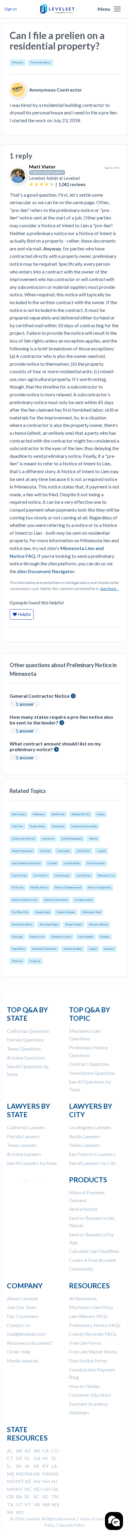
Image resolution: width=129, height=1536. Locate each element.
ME (10, 1474)
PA (19, 1496)
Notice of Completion (99, 887)
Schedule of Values (61, 936)
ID (53, 1458)
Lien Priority (40, 875)
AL (10, 1450)
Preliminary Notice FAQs (95, 1325)
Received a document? (30, 1343)
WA (46, 1504)
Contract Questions (89, 1064)
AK (19, 1450)
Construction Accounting (84, 826)
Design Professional (22, 850)
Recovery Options (98, 924)
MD (20, 1474)
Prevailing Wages (49, 924)
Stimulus (104, 936)
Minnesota (17, 62)
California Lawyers (26, 1127)
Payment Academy (73, 948)
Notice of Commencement (68, 887)
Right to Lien (37, 936)
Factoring (45, 850)
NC (28, 1489)
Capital (93, 948)
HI (45, 1458)
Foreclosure (63, 850)
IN (18, 1466)
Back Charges (19, 814)
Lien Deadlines (72, 863)
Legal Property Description (26, 863)
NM (11, 1489)
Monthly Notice (39, 887)
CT (10, 1458)
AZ (28, 1450)
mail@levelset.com (26, 1334)
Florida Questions (25, 1039)
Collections (58, 826)
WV (55, 1504)
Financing (35, 961)
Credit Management (72, 838)
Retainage (17, 936)
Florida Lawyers (23, 1136)
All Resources (83, 1298)
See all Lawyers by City (92, 1163)
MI (37, 1474)
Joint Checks (83, 850)
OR (10, 1496)
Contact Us (18, 1325)
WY (20, 1512)
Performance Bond (91, 912)
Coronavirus (48, 838)
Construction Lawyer (47, 172)
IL (9, 1466)
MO (11, 1481)
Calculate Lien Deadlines (94, 1251)
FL (27, 1458)
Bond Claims (58, 814)
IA (27, 1466)
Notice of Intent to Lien (24, 899)
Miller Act (17, 887)
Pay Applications (83, 899)
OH (46, 1489)
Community (81, 1268)
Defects (93, 838)
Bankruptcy (39, 814)
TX (10, 1504)
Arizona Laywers (24, 1154)
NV (37, 1481)
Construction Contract (23, 838)
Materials (17, 961)
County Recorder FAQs (93, 1334)
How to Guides (84, 1386)
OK (54, 1489)
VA (37, 1504)
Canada (100, 814)
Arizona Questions (26, 1057)
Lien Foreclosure (96, 863)
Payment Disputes (66, 912)
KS (36, 1466)
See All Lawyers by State (32, 1163)
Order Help (19, 1351)
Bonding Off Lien (81, 814)
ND (37, 1489)
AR (37, 1450)
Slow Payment (85, 936)
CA (45, 1450)
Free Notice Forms (88, 1360)
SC (36, 1496)
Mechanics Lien (106, 875)
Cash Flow (17, 826)
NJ (54, 1481)
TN (54, 1496)
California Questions (28, 1031)
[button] (117, 9)
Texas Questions (24, 1048)
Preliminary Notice (40, 62)
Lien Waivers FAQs (88, 1316)
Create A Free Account (92, 1260)
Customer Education (90, 1395)
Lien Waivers (83, 875)
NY (19, 1489)
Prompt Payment (73, 924)
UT (19, 1504)
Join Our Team (22, 1307)
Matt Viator (42, 166)
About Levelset (22, 1298)
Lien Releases (62, 875)
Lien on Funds (19, 875)
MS (54, 1474)
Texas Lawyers (22, 1145)
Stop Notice (18, 948)
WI (10, 1512)
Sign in (10, 8)
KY (45, 1466)
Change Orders (37, 826)
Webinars (79, 1412)
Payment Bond (42, 912)
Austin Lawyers (84, 1136)
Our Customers (22, 1316)
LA (54, 1466)
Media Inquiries (23, 1360)
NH (46, 1481)
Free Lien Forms (85, 1343)
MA (29, 1474)
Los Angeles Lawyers (90, 1127)
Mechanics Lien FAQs (91, 1307)
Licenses (52, 863)
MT (20, 1481)
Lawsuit (101, 850)
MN (46, 1474)
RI (27, 1496)
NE (28, 1481)
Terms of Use (90, 1518)
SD (45, 1496)
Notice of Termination (56, 899)
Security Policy (71, 1525)
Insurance (109, 948)
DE (19, 1458)
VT (28, 1504)
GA (37, 1458)
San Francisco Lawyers (92, 1154)
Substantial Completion (44, 948)
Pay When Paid (20, 912)
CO (54, 1450)
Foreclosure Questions (92, 1073)
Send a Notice (83, 1209)
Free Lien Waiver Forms (93, 1351)
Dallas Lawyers (84, 1145)
